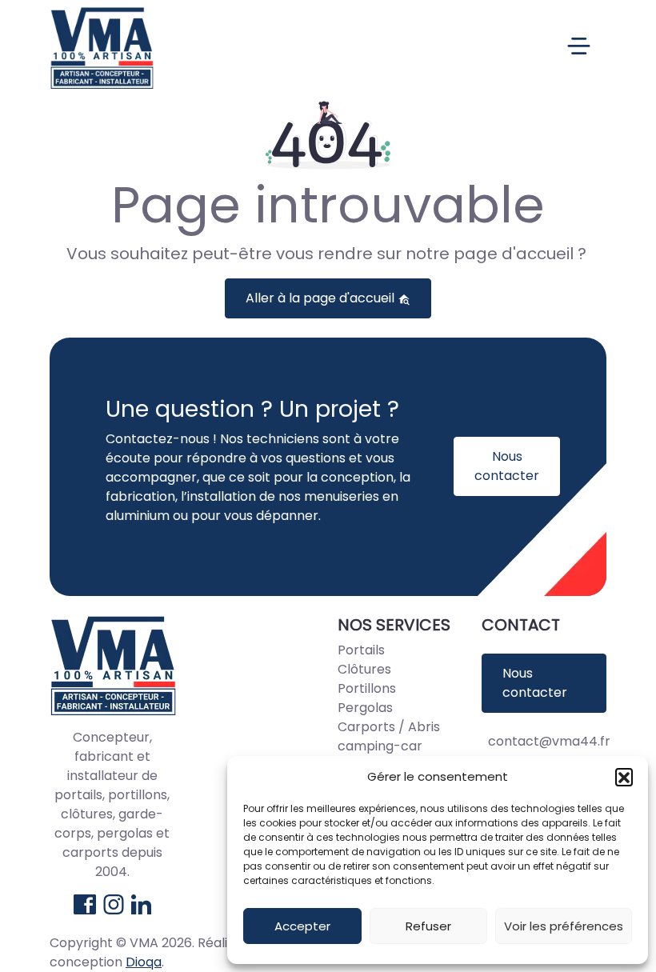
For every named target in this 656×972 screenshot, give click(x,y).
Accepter (302, 926)
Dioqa (144, 962)
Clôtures (364, 669)
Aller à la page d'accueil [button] (322, 298)
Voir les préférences (563, 926)
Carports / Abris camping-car (389, 736)
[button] (624, 777)
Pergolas (365, 707)
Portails (361, 650)
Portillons (367, 688)
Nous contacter (506, 466)
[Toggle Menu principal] (376, 47)
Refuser (428, 926)
